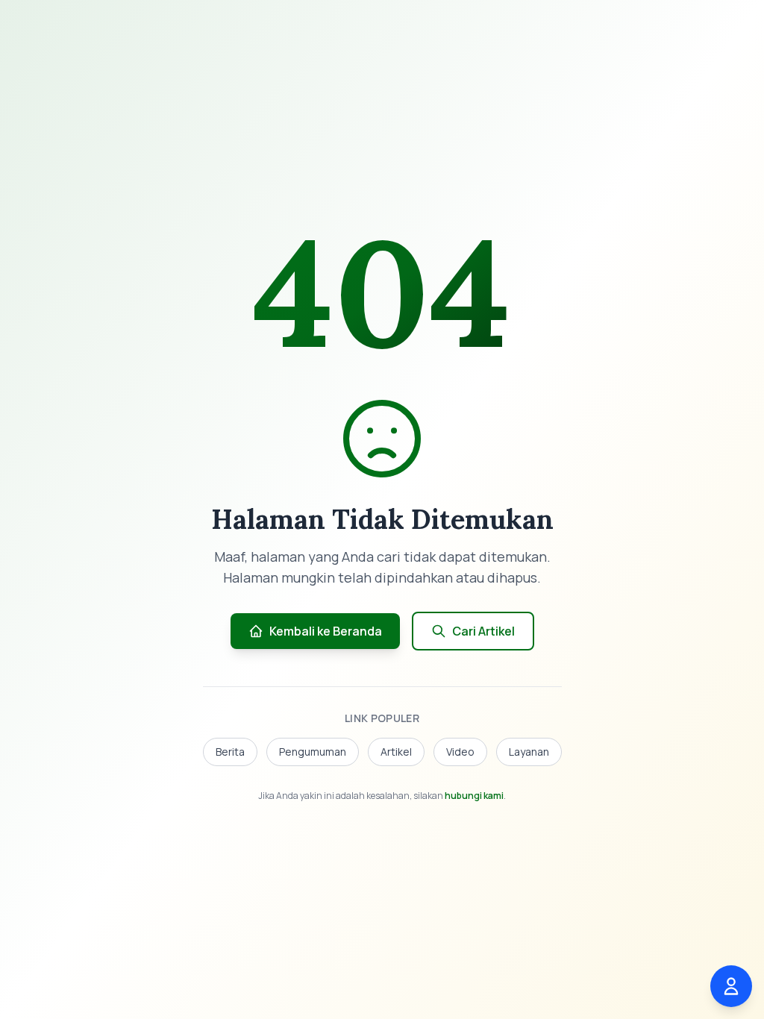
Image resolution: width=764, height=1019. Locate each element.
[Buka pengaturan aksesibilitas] (731, 986)
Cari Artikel (483, 631)
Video (460, 751)
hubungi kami (474, 795)
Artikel (396, 751)
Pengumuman (312, 751)
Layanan (529, 751)
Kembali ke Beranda (325, 631)
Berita (230, 751)
